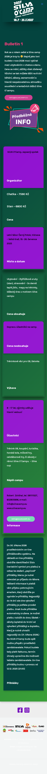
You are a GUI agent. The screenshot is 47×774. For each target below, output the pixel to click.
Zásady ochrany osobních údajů (23, 764)
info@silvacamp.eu (17, 504)
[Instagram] (27, 710)
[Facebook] (20, 710)
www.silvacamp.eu (16, 508)
